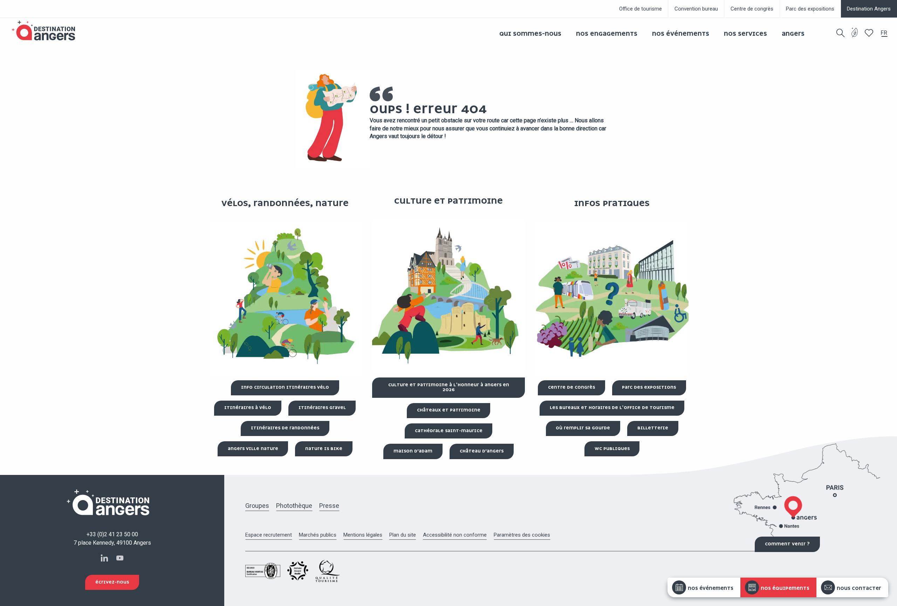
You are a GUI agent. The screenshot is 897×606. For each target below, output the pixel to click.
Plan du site (402, 535)
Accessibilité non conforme (455, 535)
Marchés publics (317, 535)
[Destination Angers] (46, 31)
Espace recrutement (268, 535)
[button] (841, 33)
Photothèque (294, 505)
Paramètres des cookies (522, 535)
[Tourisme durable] (855, 36)
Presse (329, 505)
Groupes (257, 505)
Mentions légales (362, 535)
